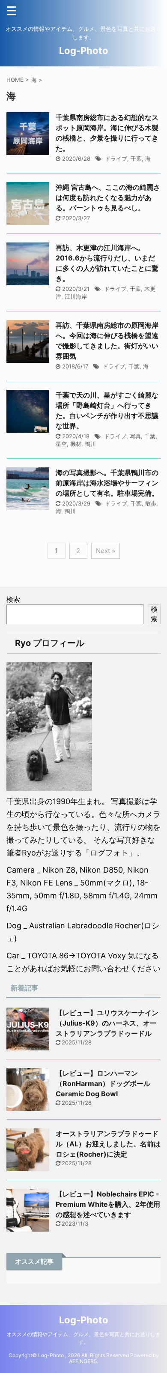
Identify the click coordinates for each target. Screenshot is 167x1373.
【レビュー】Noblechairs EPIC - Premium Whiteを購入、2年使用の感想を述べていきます (108, 1204)
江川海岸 (76, 296)
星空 (61, 443)
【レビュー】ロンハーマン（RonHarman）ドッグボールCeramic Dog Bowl (103, 1083)
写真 (135, 436)
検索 (13, 599)
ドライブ (116, 158)
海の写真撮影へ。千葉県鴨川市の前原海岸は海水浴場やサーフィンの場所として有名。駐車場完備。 (107, 482)
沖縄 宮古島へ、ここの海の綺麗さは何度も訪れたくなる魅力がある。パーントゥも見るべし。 (108, 197)
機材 (75, 443)
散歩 (150, 503)
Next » (105, 551)
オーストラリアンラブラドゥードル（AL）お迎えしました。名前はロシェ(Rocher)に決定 (108, 1143)
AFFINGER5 (83, 1361)
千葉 (136, 158)
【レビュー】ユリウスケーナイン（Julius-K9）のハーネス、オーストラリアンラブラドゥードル (107, 1023)
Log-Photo (83, 50)
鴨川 (90, 443)
